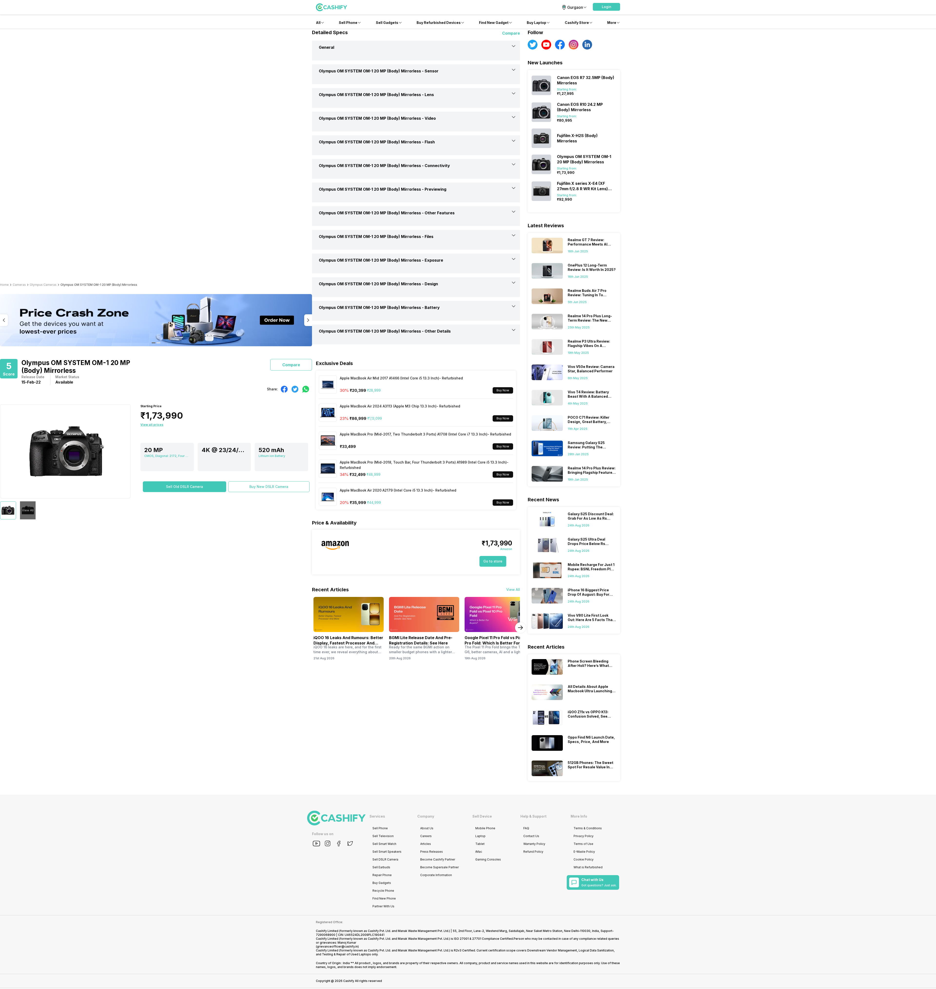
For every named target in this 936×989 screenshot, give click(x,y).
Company (425, 816)
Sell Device (482, 816)
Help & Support (533, 816)
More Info (579, 816)
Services (377, 816)
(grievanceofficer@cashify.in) (337, 946)
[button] (606, 7)
